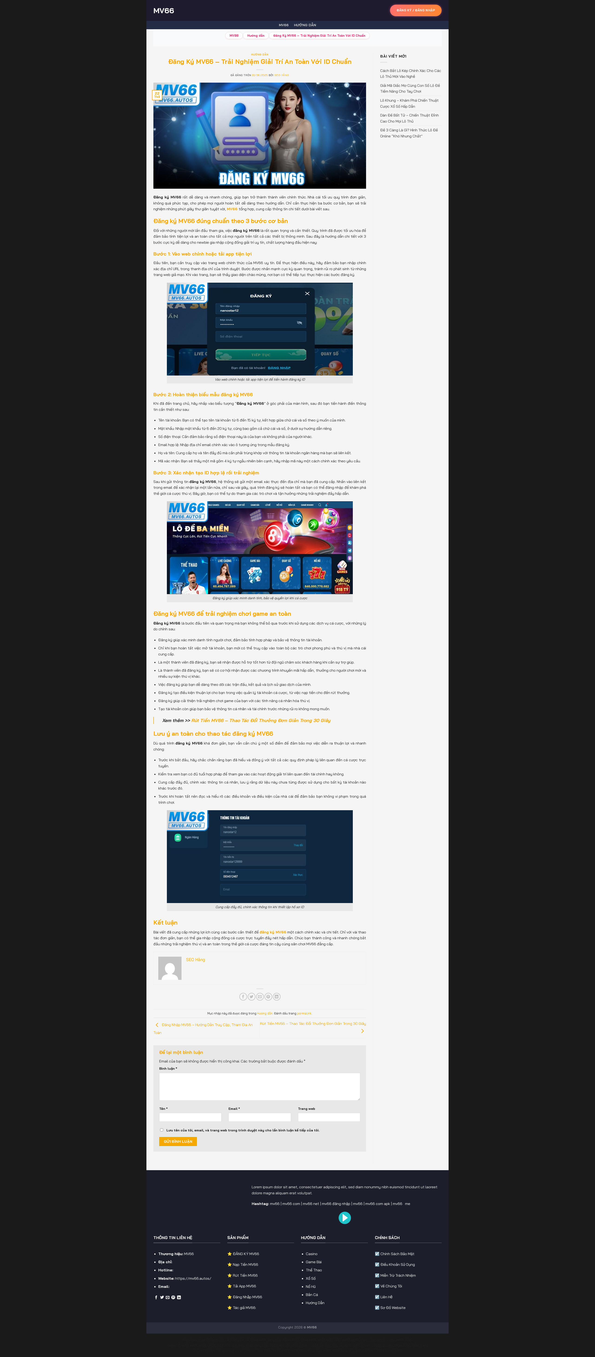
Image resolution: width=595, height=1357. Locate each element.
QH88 (211, 1345)
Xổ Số (311, 1278)
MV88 (234, 35)
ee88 (206, 1339)
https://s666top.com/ (377, 1345)
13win (214, 1339)
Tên (163, 1109)
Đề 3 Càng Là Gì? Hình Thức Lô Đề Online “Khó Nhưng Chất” (409, 133)
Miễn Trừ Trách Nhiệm (398, 1275)
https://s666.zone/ (379, 1350)
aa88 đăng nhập (270, 1339)
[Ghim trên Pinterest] (268, 997)
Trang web (306, 1109)
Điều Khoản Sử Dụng (397, 1264)
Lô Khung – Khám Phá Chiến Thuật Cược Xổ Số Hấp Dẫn (409, 103)
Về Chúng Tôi (391, 1286)
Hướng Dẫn (315, 1302)
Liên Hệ (386, 1297)
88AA (295, 1339)
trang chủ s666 (264, 1345)
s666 (220, 1345)
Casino (311, 1253)
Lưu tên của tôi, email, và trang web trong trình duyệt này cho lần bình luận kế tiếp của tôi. (243, 1130)
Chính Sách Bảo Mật (397, 1253)
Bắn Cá (312, 1294)
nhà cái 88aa (248, 1339)
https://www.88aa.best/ (263, 1350)
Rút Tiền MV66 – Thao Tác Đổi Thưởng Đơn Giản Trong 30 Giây (260, 720)
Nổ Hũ (311, 1286)
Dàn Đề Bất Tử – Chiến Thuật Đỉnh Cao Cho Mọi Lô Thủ (409, 118)
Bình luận (168, 1068)
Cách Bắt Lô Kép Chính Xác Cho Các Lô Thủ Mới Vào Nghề (410, 73)
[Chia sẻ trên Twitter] (251, 997)
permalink (304, 1013)
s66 (228, 1345)
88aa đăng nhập (310, 1350)
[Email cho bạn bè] (260, 997)
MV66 (163, 10)
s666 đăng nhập (343, 1350)
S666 (360, 1350)
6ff (178, 1345)
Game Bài (314, 1262)
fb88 (338, 1339)
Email (234, 1109)
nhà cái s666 (228, 1339)
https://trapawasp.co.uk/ (226, 1350)
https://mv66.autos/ (193, 1278)
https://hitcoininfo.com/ (377, 1339)
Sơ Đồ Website (393, 1307)
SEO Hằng (281, 75)
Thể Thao (314, 1270)
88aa (287, 1339)
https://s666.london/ (315, 1345)
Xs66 (398, 1350)
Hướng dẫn (305, 25)
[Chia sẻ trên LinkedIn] (277, 997)
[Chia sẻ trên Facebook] (243, 997)
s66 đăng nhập (242, 1345)
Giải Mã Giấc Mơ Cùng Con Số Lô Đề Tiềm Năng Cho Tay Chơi (410, 88)
